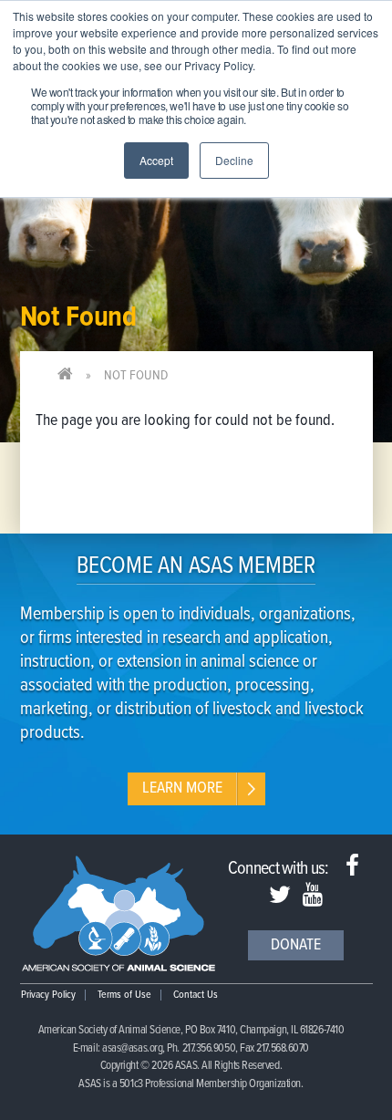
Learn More (182, 788)
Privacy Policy (48, 995)
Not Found (136, 376)
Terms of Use (124, 995)
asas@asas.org (132, 1048)
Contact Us (195, 995)
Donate (296, 945)
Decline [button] (234, 160)
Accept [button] (156, 160)
